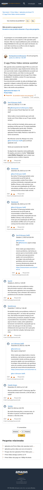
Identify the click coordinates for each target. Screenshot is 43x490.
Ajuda (21, 480)
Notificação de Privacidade (21, 479)
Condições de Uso (21, 478)
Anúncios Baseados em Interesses (21, 481)
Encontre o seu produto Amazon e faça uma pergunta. (21, 29)
